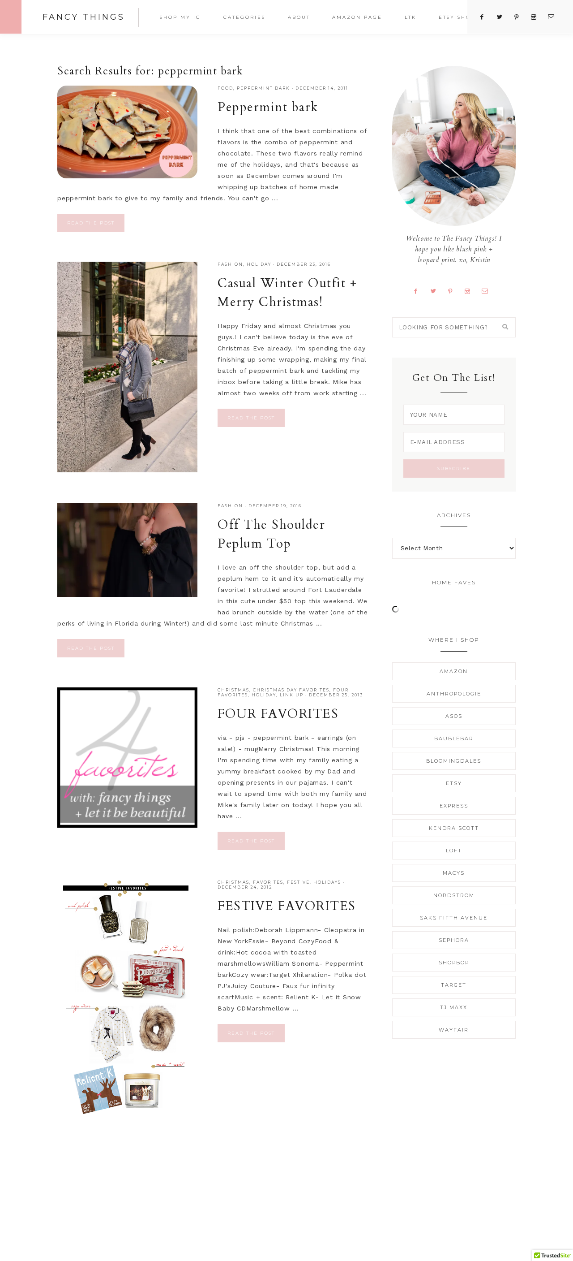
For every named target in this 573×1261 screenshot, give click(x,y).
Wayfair (454, 1030)
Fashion (230, 264)
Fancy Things (84, 17)
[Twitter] (436, 290)
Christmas (233, 689)
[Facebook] (419, 290)
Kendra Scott (454, 828)
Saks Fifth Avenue (453, 918)
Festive (298, 882)
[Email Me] (488, 290)
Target (453, 985)
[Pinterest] (454, 290)
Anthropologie (454, 694)
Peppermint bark (263, 88)
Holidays (327, 882)
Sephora (454, 940)
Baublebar (454, 738)
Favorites (268, 882)
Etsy (454, 783)
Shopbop (454, 962)
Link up (292, 694)
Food (225, 88)
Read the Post (91, 223)
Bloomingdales (453, 761)
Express (454, 806)
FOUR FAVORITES (278, 713)
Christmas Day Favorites (291, 689)
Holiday (259, 264)
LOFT (454, 850)
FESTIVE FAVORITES (287, 906)
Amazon (454, 671)
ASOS (453, 716)
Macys (454, 873)
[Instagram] (470, 290)
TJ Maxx (453, 1007)
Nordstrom (454, 895)
